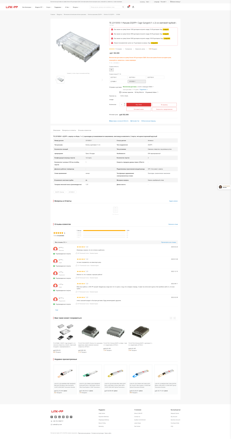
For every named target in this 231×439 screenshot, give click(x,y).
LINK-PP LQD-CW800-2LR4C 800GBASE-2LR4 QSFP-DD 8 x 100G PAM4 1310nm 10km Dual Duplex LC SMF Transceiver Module (89, 385)
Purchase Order (175, 423)
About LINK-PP (138, 413)
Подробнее (143, 89)
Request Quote (175, 413)
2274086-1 (113, 81)
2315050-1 (132, 81)
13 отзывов (118, 49)
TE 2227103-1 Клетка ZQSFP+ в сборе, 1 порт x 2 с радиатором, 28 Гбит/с (115, 344)
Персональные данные (84, 433)
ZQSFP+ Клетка (59, 192)
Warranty (101, 426)
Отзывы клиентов (84, 130)
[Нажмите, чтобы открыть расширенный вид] (78, 47)
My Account (174, 416)
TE (111, 69)
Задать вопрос (173, 201)
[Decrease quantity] (124, 105)
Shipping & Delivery (104, 420)
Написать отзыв (173, 224)
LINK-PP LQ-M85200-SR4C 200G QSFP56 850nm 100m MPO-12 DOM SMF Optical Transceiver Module (165, 385)
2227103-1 (113, 77)
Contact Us (137, 416)
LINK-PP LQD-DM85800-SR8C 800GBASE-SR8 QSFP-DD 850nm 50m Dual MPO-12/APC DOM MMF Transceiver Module (65, 385)
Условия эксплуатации (97, 433)
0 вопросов (128, 49)
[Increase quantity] (124, 103)
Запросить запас (140, 49)
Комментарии (94, 253)
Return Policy (102, 423)
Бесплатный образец (149, 121)
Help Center (102, 413)
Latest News (137, 423)
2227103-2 (132, 77)
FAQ (172, 426)
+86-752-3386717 (58, 421)
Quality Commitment (140, 420)
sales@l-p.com (57, 424)
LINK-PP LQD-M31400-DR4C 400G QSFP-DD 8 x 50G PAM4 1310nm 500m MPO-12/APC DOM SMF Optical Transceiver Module (115, 385)
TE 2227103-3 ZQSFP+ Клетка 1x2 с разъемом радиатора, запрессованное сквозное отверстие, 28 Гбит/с (90, 345)
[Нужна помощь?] (171, 2)
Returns (126, 121)
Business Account (175, 420)
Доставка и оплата (116, 121)
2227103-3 (150, 77)
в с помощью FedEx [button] (145, 87)
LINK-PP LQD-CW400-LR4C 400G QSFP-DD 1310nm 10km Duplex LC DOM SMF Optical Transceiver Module (140, 385)
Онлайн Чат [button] (135, 121)
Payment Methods (104, 416)
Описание (56, 130)
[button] (157, 92)
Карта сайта (108, 433)
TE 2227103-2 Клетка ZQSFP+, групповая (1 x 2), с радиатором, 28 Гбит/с (140, 344)
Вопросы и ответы (69, 130)
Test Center (137, 426)
